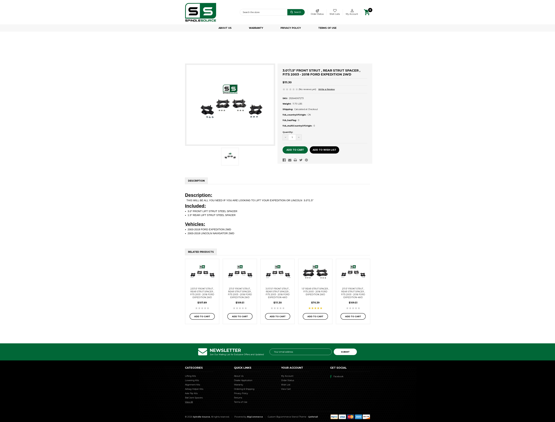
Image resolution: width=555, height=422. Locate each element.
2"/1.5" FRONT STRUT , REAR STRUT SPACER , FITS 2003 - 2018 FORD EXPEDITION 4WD (353, 293)
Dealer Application (243, 380)
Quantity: (288, 132)
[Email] (289, 160)
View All (189, 402)
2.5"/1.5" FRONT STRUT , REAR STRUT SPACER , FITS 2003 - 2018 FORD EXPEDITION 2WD (202, 293)
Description (196, 180)
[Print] (295, 160)
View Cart (286, 389)
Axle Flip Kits (191, 393)
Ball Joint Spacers (194, 397)
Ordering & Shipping (244, 389)
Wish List (285, 384)
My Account (352, 14)
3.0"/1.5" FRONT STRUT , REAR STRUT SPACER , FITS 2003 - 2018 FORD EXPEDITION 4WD (278, 293)
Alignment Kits (192, 384)
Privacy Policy (291, 28)
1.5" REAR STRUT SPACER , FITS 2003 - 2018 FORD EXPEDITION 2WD (315, 291)
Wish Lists (335, 14)
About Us (225, 28)
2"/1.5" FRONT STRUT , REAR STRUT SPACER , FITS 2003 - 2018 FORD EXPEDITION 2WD (240, 293)
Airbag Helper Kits (194, 389)
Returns (238, 397)
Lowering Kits (192, 380)
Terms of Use (327, 28)
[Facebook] (284, 160)
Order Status (317, 14)
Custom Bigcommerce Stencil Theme (287, 416)
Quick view (202, 272)
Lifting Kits (190, 376)
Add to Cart (202, 316)
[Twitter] (301, 160)
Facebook (338, 376)
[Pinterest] (306, 160)
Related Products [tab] (201, 252)
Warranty (256, 28)
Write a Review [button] (326, 89)
